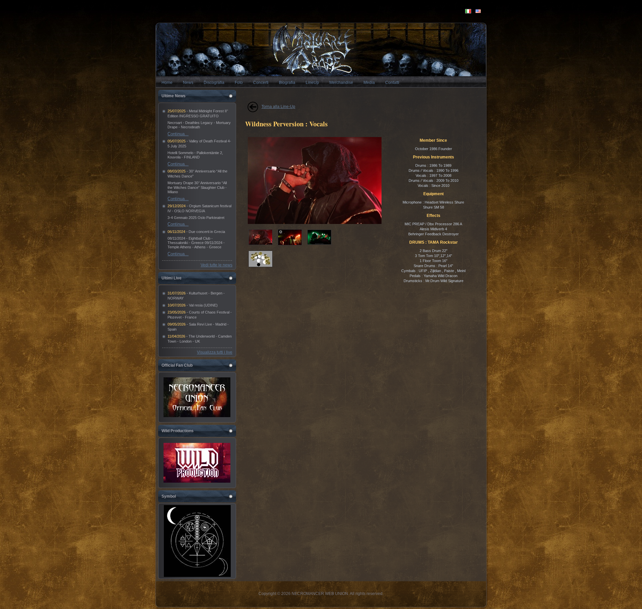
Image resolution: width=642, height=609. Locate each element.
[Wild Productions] (197, 463)
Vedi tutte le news (216, 265)
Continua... (178, 133)
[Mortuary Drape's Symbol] (197, 575)
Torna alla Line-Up (278, 106)
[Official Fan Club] (197, 397)
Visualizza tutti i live (214, 352)
